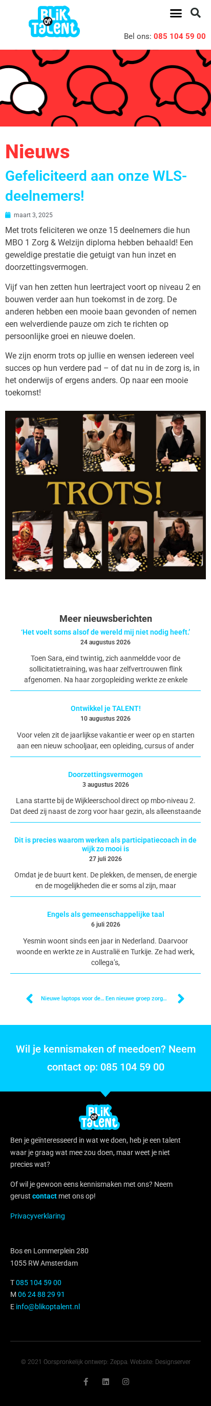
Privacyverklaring (37, 1216)
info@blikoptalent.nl (48, 1307)
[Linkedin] (106, 1382)
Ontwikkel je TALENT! (106, 708)
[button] (175, 13)
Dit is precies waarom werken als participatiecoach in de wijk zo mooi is (105, 844)
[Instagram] (126, 1382)
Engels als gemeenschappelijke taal (105, 914)
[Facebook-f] (86, 1382)
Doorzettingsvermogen (105, 774)
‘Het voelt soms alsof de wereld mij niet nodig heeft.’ (105, 632)
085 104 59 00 (180, 36)
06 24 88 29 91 (41, 1294)
